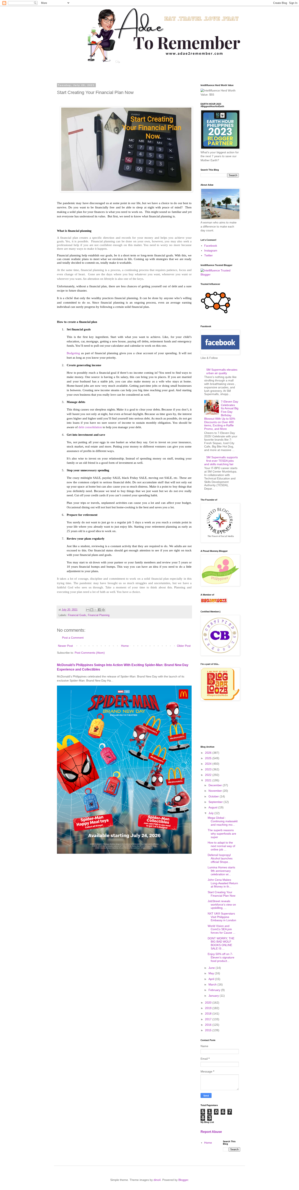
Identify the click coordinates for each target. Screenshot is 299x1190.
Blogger (183, 1179)
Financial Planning (98, 615)
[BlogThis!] (92, 610)
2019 (208, 1008)
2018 (208, 1013)
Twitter (208, 255)
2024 (208, 763)
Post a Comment (73, 637)
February (214, 990)
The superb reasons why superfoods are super (222, 834)
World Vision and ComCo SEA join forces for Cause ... (221, 929)
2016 (208, 1024)
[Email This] (88, 610)
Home (125, 645)
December (215, 785)
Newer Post (65, 645)
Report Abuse (211, 1131)
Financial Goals (77, 615)
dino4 (157, 1179)
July (211, 813)
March (212, 984)
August (213, 807)
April (211, 979)
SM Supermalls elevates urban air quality (221, 371)
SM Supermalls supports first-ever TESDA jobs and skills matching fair (221, 461)
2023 (208, 769)
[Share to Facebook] (99, 610)
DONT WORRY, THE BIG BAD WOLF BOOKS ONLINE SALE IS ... (221, 943)
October (214, 796)
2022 (208, 774)
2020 (208, 1002)
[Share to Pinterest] (103, 610)
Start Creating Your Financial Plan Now (221, 894)
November (215, 790)
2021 (208, 780)
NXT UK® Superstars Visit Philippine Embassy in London (222, 917)
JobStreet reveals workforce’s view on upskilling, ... (222, 904)
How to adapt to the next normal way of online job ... (221, 846)
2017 (208, 1019)
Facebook (210, 245)
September (216, 801)
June (212, 967)
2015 (208, 1030)
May (211, 973)
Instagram (210, 250)
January (214, 995)
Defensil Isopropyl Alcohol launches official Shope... (220, 858)
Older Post (184, 645)
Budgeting (73, 353)
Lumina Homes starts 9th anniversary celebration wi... (221, 871)
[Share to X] (96, 610)
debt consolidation (90, 427)
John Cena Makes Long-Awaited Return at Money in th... (223, 883)
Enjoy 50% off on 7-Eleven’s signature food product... (221, 957)
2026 (208, 752)
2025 (208, 758)
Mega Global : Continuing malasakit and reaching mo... (223, 821)
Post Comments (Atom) (90, 652)
